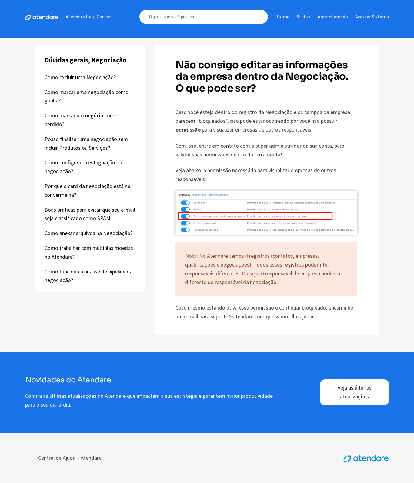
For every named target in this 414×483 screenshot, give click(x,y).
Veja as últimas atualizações (355, 392)
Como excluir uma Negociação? (80, 77)
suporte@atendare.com (238, 316)
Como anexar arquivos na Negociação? (88, 233)
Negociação (109, 60)
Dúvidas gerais (66, 60)
